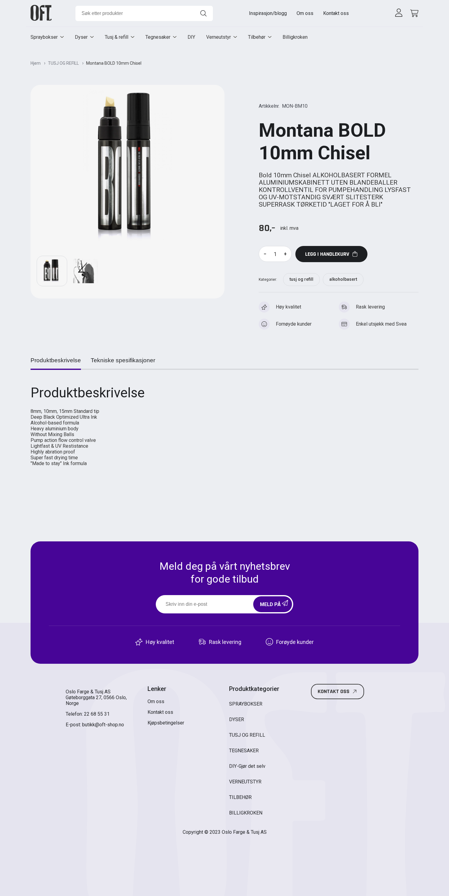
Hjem (36, 63)
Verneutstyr (218, 37)
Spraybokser (44, 37)
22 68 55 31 (97, 714)
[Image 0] (52, 271)
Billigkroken (295, 37)
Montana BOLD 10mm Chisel (113, 63)
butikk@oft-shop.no (103, 725)
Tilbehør (256, 37)
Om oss (305, 13)
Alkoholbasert (343, 279)
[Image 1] (85, 271)
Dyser (81, 37)
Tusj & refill (116, 37)
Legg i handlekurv (327, 254)
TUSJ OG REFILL (64, 63)
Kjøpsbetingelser (166, 723)
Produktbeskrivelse (56, 360)
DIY (191, 37)
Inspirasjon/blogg (268, 13)
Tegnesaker (157, 37)
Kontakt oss (336, 13)
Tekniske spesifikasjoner (123, 360)
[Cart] (413, 13)
